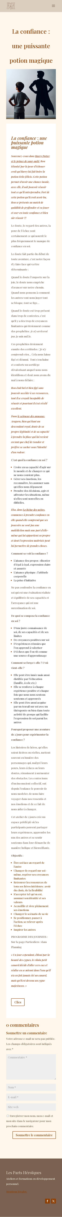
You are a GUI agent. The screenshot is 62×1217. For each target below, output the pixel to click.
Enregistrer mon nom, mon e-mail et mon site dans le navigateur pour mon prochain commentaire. (29, 1121)
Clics (17, 1002)
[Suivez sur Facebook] (47, 1201)
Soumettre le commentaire (34, 1135)
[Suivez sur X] (53, 1201)
